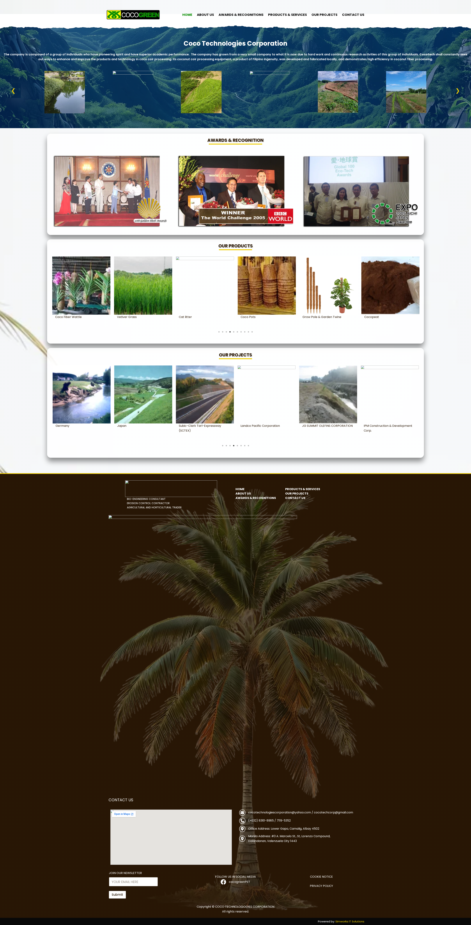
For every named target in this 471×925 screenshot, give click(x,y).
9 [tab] (248, 332)
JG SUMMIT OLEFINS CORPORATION (142, 426)
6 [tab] (237, 332)
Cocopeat (186, 317)
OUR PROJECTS (324, 14)
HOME (187, 14)
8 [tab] (245, 332)
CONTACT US (353, 14)
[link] (65, 92)
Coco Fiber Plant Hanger (382, 317)
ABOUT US (205, 14)
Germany (371, 426)
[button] (13, 90)
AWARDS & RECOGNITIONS (241, 14)
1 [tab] (219, 332)
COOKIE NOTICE (321, 877)
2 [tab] (222, 332)
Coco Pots (62, 317)
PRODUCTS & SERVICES (287, 14)
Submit (117, 894)
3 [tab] (226, 332)
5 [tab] (234, 332)
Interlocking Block (254, 317)
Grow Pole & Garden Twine (136, 317)
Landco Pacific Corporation (75, 426)
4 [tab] (230, 332)
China (244, 426)
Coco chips (310, 317)
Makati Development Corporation (326, 426)
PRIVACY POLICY (321, 886)
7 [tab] (241, 332)
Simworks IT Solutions (349, 921)
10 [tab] (252, 332)
